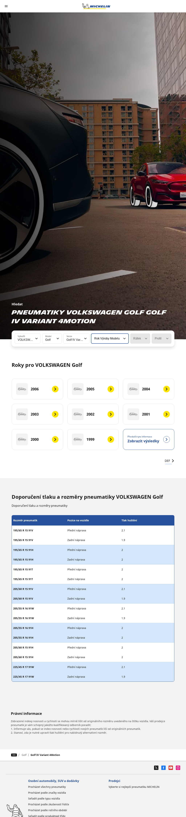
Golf (24, 755)
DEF (167, 461)
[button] (36, 338)
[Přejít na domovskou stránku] (96, 6)
